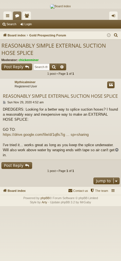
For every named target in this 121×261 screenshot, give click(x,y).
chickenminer (29, 60)
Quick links (9, 17)
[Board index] (60, 6)
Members (28, 17)
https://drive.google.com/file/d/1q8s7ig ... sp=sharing (46, 134)
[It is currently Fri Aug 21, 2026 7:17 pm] (109, 35)
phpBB (45, 198)
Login (28, 24)
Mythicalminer (25, 82)
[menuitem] (115, 35)
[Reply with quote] (111, 84)
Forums (18, 17)
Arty (44, 202)
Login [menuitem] (114, 17)
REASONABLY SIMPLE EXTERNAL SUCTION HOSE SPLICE (53, 49)
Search (11, 24)
